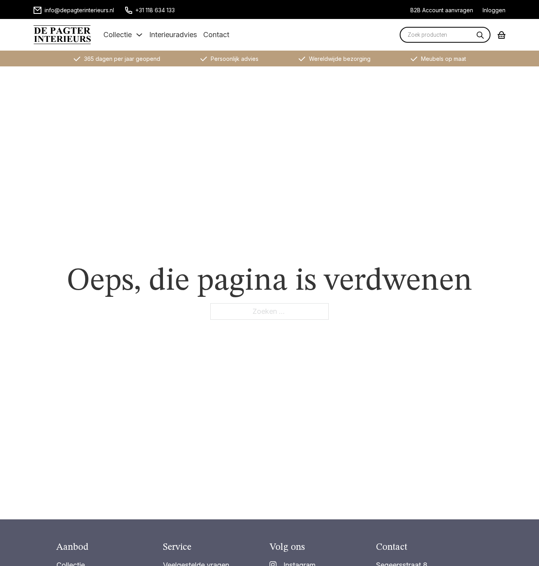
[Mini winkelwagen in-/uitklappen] (501, 35)
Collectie (117, 34)
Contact (216, 34)
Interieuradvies (173, 34)
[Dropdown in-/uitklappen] (139, 34)
